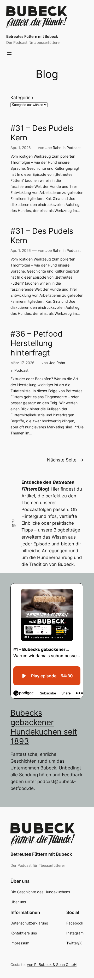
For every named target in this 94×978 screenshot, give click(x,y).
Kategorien (21, 97)
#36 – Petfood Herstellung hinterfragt (36, 343)
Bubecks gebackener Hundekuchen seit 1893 (43, 727)
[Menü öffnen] (9, 53)
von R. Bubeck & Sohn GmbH (52, 964)
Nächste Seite (65, 460)
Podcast (74, 147)
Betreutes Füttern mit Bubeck (32, 36)
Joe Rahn (53, 147)
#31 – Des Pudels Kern (41, 132)
